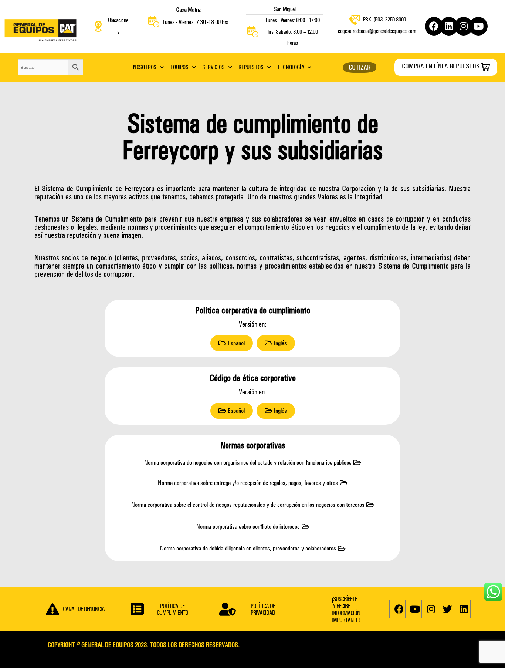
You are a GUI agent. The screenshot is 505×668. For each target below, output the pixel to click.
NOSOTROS (144, 67)
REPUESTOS (250, 67)
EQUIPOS (179, 67)
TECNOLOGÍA (290, 67)
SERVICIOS (213, 67)
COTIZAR (359, 67)
